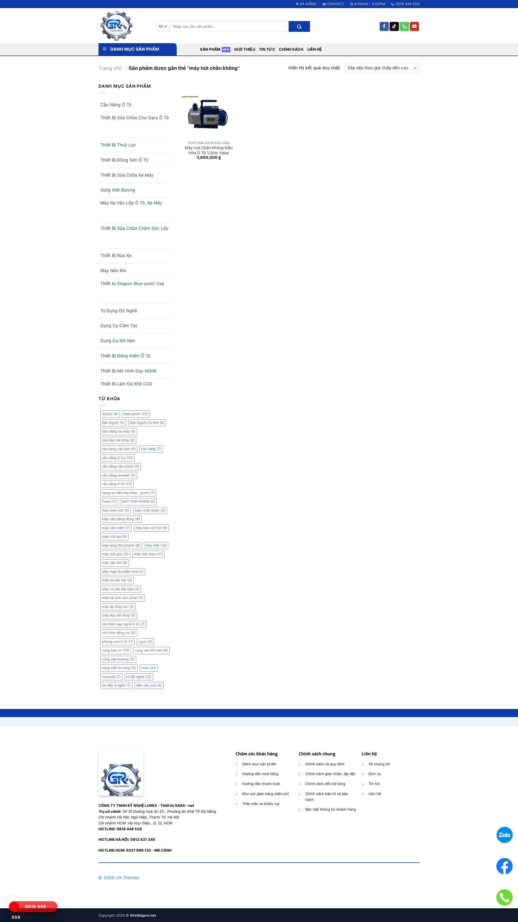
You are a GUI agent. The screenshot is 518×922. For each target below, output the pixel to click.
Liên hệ (314, 49)
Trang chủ (110, 68)
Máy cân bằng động (121, 519)
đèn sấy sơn (149, 685)
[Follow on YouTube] (414, 26)
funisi (109, 501)
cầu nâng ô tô (117, 484)
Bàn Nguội (113, 423)
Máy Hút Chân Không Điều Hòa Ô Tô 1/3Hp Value (209, 150)
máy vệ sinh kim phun (122, 598)
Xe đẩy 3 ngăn (116, 685)
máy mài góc (115, 554)
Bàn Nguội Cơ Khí (147, 423)
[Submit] (299, 26)
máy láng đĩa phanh (121, 545)
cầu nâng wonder (119, 475)
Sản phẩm (210, 49)
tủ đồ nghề (139, 677)
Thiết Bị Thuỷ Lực (118, 145)
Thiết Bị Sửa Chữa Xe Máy (127, 175)
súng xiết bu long (119, 668)
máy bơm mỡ (115, 510)
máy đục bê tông (118, 615)
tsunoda (111, 677)
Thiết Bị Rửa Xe (115, 255)
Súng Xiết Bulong (117, 190)
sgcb (145, 642)
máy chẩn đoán (150, 510)
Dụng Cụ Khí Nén (117, 340)
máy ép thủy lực (118, 607)
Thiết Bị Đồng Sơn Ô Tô (124, 160)
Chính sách (291, 49)
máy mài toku (148, 554)
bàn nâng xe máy (118, 431)
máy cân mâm (116, 528)
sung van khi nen (151, 650)
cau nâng (151, 449)
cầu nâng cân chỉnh (120, 466)
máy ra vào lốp (117, 580)
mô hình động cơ (119, 633)
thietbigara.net (143, 915)
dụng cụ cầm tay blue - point (128, 493)
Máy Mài (156, 545)
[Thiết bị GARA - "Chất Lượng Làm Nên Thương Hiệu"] (123, 25)
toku (148, 668)
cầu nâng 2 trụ (117, 458)
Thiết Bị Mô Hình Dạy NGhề (128, 370)
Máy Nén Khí (113, 270)
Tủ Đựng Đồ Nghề (118, 310)
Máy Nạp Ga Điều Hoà (123, 572)
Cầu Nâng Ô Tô (116, 104)
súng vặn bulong (118, 659)
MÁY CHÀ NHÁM (138, 501)
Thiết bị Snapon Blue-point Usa (132, 283)
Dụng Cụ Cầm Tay (119, 325)
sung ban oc (116, 650)
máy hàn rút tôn (151, 528)
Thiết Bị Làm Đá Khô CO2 (126, 383)
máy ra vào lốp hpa (120, 589)
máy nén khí (114, 563)
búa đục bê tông (118, 440)
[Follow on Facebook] (384, 26)
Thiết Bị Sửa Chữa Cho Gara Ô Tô (134, 117)
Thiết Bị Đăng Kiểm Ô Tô (125, 355)
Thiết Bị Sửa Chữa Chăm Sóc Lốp (134, 228)
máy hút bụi (114, 536)
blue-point (136, 414)
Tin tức (267, 49)
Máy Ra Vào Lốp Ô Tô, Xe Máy (131, 202)
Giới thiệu (244, 49)
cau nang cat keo (119, 449)
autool (110, 414)
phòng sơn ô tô (117, 642)
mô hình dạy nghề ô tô (123, 624)
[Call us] (404, 26)
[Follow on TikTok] (394, 26)
